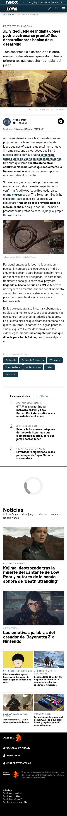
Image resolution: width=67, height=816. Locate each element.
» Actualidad (32, 14)
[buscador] (57, 8)
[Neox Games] (15, 8)
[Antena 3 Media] (11, 775)
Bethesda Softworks (33, 360)
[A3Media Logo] (12, 740)
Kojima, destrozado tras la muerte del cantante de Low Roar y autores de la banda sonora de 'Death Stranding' (31, 574)
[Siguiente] (61, 2)
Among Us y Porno (35, 2)
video (49, 367)
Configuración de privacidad (15, 802)
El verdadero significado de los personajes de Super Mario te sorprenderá (35, 455)
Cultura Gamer (11, 514)
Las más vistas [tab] (20, 396)
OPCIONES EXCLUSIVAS (29, 403)
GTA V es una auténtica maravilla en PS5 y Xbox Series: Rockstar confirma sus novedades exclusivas (35, 411)
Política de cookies (11, 796)
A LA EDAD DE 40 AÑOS (14, 563)
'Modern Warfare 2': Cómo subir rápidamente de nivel (16, 721)
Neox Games (8, 14)
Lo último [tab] (42, 396)
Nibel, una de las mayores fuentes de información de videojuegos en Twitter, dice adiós (17, 678)
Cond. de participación (13, 799)
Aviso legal (7, 790)
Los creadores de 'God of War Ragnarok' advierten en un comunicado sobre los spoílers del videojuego (48, 681)
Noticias (13, 509)
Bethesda (10, 360)
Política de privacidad (12, 793)
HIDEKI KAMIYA (10, 628)
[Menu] (63, 8)
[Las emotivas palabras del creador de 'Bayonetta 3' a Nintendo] (33, 608)
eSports (43, 514)
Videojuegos (29, 514)
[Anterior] (23, 2)
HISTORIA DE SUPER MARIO (30, 448)
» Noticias (20, 14)
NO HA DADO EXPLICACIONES (17, 671)
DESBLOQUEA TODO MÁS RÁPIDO (15, 715)
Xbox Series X (12, 367)
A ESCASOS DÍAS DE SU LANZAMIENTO (45, 672)
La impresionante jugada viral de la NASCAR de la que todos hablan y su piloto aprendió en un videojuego (48, 721)
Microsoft (10, 374)
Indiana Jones (33, 367)
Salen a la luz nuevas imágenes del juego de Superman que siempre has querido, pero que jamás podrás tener (35, 434)
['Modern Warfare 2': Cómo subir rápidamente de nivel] (18, 702)
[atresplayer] (50, 8)
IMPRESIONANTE (42, 713)
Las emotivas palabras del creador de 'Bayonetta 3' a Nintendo (29, 636)
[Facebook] (14, 122)
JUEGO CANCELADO (27, 425)
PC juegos (54, 360)
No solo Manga (11, 517)
